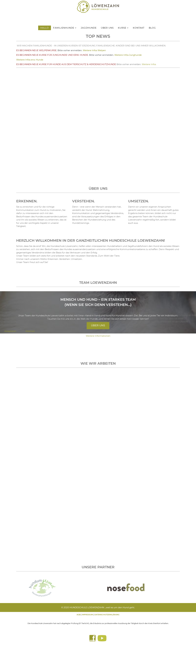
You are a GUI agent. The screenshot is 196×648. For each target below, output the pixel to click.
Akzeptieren (10, 331)
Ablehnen (30, 331)
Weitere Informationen (98, 335)
